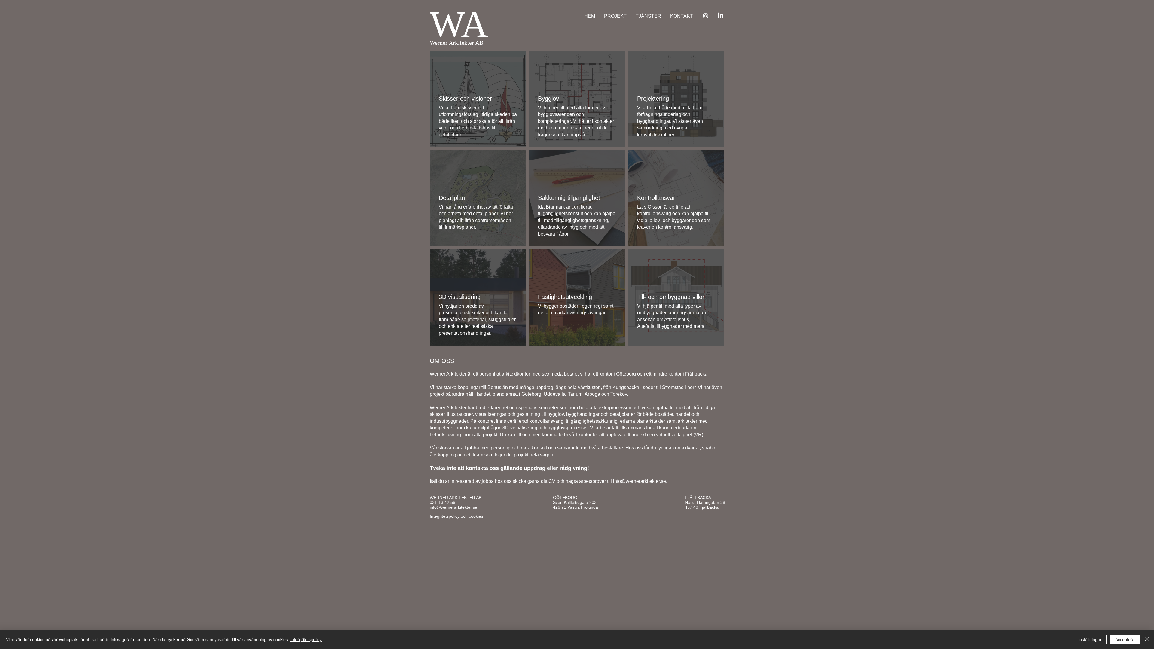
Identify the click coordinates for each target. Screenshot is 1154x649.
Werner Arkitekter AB (456, 42)
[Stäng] (1146, 639)
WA (459, 24)
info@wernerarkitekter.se (639, 481)
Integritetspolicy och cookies (456, 516)
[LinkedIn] (720, 15)
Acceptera (1124, 639)
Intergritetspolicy (306, 639)
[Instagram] (705, 15)
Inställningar (1089, 639)
